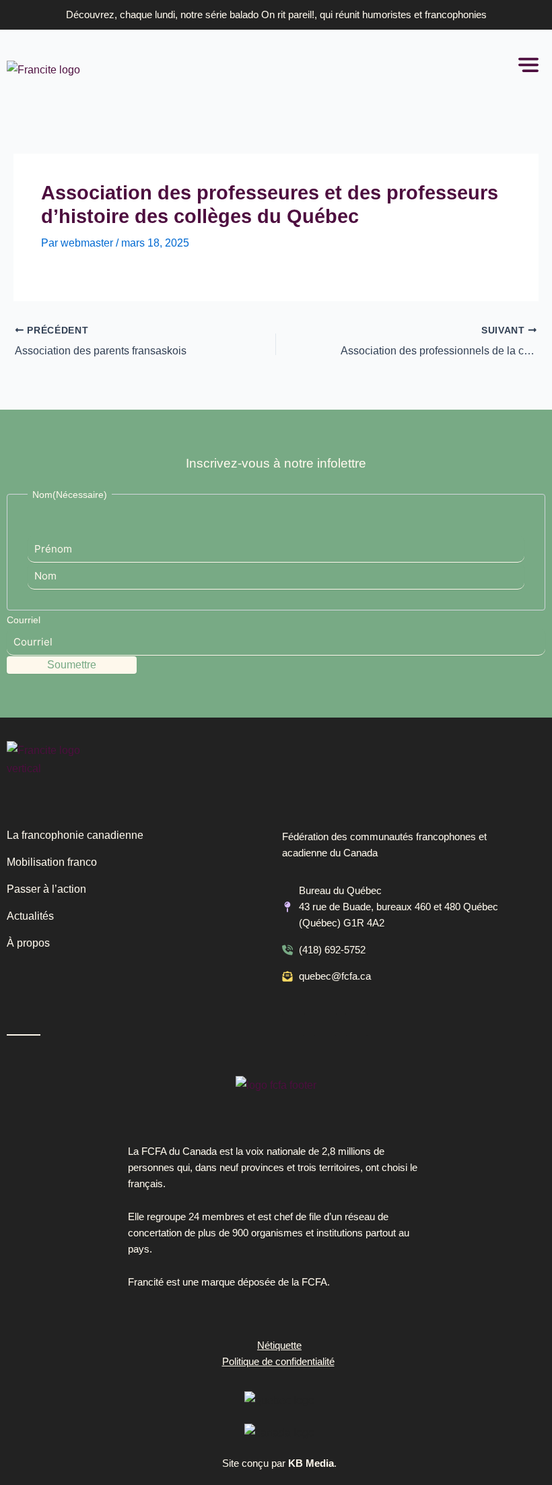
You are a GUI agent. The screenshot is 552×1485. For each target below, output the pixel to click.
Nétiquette (279, 1345)
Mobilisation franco (52, 862)
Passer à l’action (46, 889)
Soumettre (71, 664)
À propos (28, 943)
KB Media (311, 1463)
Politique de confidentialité (278, 1361)
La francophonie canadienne (75, 835)
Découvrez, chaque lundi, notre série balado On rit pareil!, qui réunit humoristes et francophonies (276, 14)
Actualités (30, 916)
